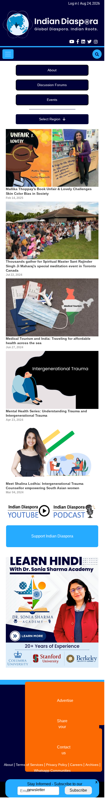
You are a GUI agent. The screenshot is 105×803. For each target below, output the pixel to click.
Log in (72, 3)
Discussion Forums (52, 85)
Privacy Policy (56, 765)
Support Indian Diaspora (52, 536)
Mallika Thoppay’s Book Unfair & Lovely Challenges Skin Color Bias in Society (49, 191)
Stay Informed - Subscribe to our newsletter (54, 787)
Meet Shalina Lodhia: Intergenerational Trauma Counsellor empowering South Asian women (44, 486)
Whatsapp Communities (52, 770)
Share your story (62, 727)
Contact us (63, 750)
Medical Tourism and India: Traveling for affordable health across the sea (48, 341)
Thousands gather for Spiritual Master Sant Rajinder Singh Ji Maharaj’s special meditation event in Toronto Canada (51, 266)
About (52, 70)
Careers (76, 765)
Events (52, 100)
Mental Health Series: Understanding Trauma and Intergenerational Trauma (46, 413)
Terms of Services (29, 765)
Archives (91, 765)
